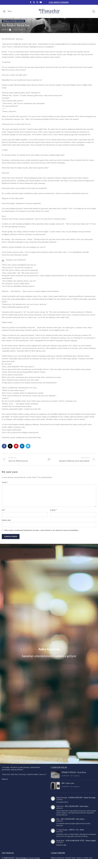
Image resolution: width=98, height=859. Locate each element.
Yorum (5, 482)
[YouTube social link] (41, 2)
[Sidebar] (3, 261)
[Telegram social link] (28, 446)
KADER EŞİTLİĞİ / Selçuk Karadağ (81, 797)
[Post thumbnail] (55, 774)
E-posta (53, 510)
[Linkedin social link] (22, 446)
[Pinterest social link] (16, 446)
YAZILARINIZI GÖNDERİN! (59, 2)
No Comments (74, 776)
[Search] (93, 11)
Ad (3, 510)
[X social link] (34, 2)
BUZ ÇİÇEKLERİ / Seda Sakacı (76, 806)
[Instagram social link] (37, 2)
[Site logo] (49, 11)
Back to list (49, 459)
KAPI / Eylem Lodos (68, 783)
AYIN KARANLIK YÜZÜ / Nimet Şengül (81, 840)
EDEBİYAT (6, 21)
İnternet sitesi (6, 520)
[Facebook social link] (30, 2)
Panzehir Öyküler (17, 21)
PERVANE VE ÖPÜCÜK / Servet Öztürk (74, 772)
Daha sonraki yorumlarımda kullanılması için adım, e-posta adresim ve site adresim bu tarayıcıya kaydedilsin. (41, 530)
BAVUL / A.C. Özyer (76, 830)
